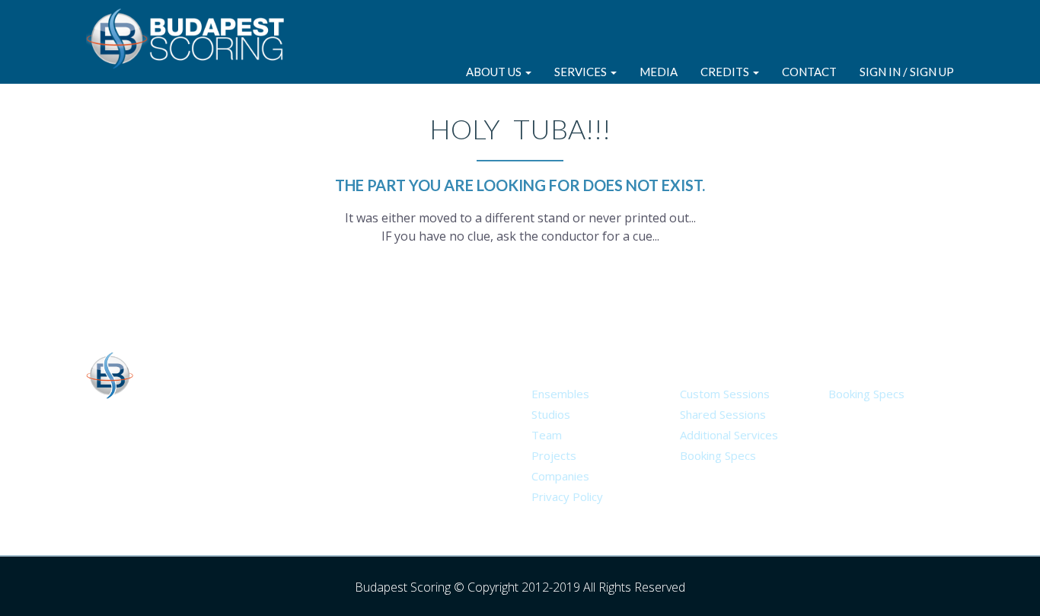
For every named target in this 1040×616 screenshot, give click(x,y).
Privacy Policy (567, 496)
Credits (725, 71)
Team (546, 434)
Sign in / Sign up (907, 71)
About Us (495, 71)
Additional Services (729, 434)
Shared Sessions (723, 414)
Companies (560, 476)
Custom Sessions (725, 393)
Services (581, 71)
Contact (809, 71)
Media (659, 71)
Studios (550, 414)
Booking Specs (718, 455)
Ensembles (560, 393)
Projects (553, 455)
